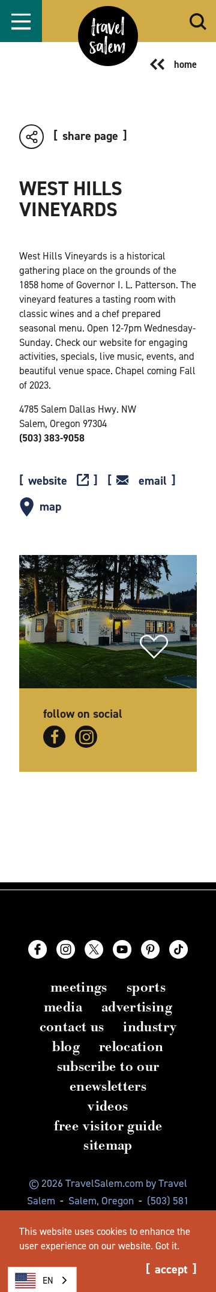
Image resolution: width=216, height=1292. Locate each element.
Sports (146, 987)
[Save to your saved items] (154, 647)
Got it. (167, 1245)
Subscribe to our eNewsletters (108, 1076)
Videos (108, 1106)
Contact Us (72, 1027)
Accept (171, 1269)
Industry (149, 1027)
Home (185, 64)
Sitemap (108, 1145)
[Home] (108, 36)
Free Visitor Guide (108, 1126)
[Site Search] (198, 21)
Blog (65, 1046)
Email (153, 481)
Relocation (131, 1046)
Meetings (78, 987)
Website (47, 481)
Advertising (136, 1007)
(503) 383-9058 (52, 437)
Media (63, 1007)
